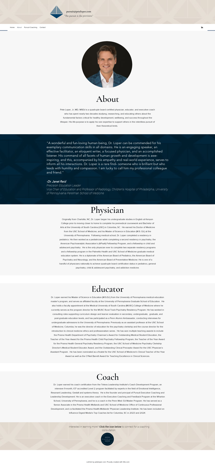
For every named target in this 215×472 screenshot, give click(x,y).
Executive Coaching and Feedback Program (128, 396)
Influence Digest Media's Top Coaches (87, 413)
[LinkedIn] (202, 27)
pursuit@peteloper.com (78, 11)
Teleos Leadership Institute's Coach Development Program (129, 384)
